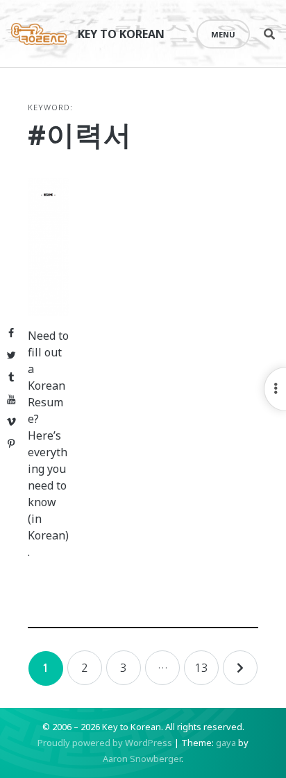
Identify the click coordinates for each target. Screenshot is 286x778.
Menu (223, 34)
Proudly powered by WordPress (104, 742)
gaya (226, 742)
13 (201, 667)
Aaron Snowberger (142, 758)
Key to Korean (121, 34)
